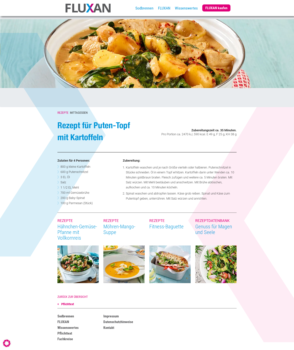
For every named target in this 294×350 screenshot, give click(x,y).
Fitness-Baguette (166, 226)
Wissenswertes (186, 8)
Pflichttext (67, 304)
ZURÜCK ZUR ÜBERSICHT (72, 297)
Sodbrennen (144, 8)
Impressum (111, 316)
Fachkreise (65, 339)
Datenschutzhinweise (118, 322)
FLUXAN (164, 8)
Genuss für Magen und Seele (213, 229)
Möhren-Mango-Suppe (119, 229)
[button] (6, 343)
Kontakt (108, 328)
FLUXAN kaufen (216, 8)
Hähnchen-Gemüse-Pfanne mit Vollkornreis (77, 232)
